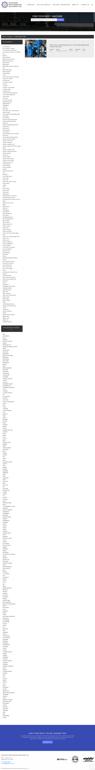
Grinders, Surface (7, 156)
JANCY (4, 504)
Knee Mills (5, 174)
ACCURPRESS (6, 336)
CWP (4, 412)
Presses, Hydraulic (7, 229)
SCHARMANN (6, 620)
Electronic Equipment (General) (10, 119)
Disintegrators (6, 105)
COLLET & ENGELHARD (8, 401)
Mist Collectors (6, 211)
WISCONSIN (6, 703)
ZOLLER (4, 717)
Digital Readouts (6, 103)
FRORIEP (5, 455)
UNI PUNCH (5, 687)
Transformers (6, 309)
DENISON (5, 424)
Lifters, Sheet (6, 192)
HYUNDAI (5, 499)
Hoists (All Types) (6, 165)
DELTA (4, 423)
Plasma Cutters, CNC (7, 224)
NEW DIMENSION (7, 566)
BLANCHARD (6, 359)
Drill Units (5, 107)
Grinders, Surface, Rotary (8, 160)
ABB (4, 334)
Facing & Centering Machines (9, 121)
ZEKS (4, 714)
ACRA (4, 337)
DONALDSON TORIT (8, 430)
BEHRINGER (6, 353)
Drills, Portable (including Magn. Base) (11, 114)
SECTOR (5, 623)
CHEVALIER (5, 376)
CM (3, 394)
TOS (4, 676)
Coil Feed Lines (6, 80)
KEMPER (5, 518)
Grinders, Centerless (7, 142)
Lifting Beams (6, 194)
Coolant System (6, 91)
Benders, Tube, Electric (8, 61)
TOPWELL (5, 673)
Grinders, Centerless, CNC (8, 144)
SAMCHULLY (6, 618)
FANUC (4, 446)
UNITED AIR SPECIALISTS (9, 692)
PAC (4, 584)
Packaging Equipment (7, 217)
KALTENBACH (6, 513)
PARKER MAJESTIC (7, 588)
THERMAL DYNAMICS (8, 666)
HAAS (4, 476)
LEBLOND (5, 531)
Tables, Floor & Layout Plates (9, 295)
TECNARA (5, 662)
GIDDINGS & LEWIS (7, 462)
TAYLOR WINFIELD (7, 660)
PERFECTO (5, 589)
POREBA (5, 598)
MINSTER (5, 557)
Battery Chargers (6, 57)
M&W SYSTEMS (6, 545)
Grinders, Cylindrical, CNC (8, 149)
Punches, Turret (6, 250)
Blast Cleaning (6, 62)
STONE (4, 648)
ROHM (4, 614)
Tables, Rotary (6, 298)
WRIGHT (5, 705)
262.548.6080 (7, 762)
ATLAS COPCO (6, 350)
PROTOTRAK (6, 607)
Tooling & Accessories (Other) (9, 305)
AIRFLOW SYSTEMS (7, 341)
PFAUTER (5, 591)
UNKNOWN (5, 694)
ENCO (4, 440)
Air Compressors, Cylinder (8, 48)
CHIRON (5, 380)
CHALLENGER (6, 375)
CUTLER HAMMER (7, 410)
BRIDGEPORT (6, 362)
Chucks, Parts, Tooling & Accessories (11, 76)
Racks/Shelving (6, 252)
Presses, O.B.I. (6, 238)
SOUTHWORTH (6, 637)
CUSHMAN (5, 408)
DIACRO (5, 426)
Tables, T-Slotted (6, 300)
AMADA (4, 343)
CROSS (4, 403)
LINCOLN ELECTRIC (7, 538)
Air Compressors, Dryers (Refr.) (10, 50)
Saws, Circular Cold (7, 266)
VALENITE (5, 696)
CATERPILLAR (6, 373)
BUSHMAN (5, 369)
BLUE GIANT (6, 360)
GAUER (4, 458)
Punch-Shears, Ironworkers (9, 247)
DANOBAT (5, 419)
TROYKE (5, 682)
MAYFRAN (5, 549)
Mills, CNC (5, 208)
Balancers (5, 55)
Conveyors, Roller (7, 89)
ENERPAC (5, 444)
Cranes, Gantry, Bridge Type (9, 94)
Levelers (4, 185)
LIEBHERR (5, 536)
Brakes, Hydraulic (7, 71)
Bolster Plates (6, 64)
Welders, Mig (6, 316)
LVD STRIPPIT (6, 543)
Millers (4, 204)
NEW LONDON (6, 568)
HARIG (4, 479)
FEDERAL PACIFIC (7, 447)
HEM (4, 483)
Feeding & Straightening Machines (10, 124)
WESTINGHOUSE (7, 701)
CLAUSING (5, 391)
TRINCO (5, 680)
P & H (4, 582)
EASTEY (4, 435)
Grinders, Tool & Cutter (8, 162)
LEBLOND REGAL (7, 533)
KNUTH (4, 524)
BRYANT (5, 364)
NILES (4, 570)
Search (60, 19)
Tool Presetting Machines (8, 304)
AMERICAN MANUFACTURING (10, 346)
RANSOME (5, 611)
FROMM (5, 453)
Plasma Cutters (6, 222)
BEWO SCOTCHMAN (8, 355)
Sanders (4, 259)
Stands (4, 282)
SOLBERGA (5, 632)
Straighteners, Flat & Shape (9, 286)
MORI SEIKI (5, 561)
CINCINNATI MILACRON (8, 387)
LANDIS (4, 529)
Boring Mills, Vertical (7, 69)
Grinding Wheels (6, 163)
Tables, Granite (6, 297)
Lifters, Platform (6, 188)
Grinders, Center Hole (8, 140)
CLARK (4, 389)
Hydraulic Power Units (8, 171)
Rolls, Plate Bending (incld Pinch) (10, 257)
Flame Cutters (6, 126)
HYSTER (5, 497)
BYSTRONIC (5, 371)
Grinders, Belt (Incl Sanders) (9, 139)
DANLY (4, 417)
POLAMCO (5, 595)
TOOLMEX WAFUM (7, 671)
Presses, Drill (5, 227)
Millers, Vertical (6, 206)
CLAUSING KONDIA (7, 392)
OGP (4, 575)
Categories (7, 42)
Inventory (31, 4)
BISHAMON (5, 357)
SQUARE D (5, 641)
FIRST (4, 451)
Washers (5, 313)
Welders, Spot (6, 318)
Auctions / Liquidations (61, 4)
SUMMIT (5, 653)
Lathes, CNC (5, 179)
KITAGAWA (5, 522)
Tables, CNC (5, 291)
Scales (4, 270)
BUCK (4, 366)
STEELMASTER (6, 644)
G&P (4, 456)
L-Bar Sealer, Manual (7, 176)
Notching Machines (7, 213)
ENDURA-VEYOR (7, 442)
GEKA (4, 460)
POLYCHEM (5, 597)
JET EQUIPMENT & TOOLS (9, 506)
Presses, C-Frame (6, 226)
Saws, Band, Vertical (7, 265)
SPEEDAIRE (5, 639)
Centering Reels (6, 73)
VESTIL (4, 698)
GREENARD (5, 471)
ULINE (4, 685)
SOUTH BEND (6, 636)
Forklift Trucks (6, 128)
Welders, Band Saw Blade (8, 314)
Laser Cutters (6, 178)
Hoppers (5, 169)
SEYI (4, 627)
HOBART (5, 492)
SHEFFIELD (5, 628)
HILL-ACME (5, 488)
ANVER (4, 348)
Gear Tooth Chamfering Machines (10, 137)
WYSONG (5, 707)
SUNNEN (5, 655)
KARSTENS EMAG (7, 517)
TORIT (4, 675)
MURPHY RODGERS (7, 563)
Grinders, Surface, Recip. (8, 158)
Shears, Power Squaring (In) (9, 277)
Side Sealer (5, 281)
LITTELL (4, 540)
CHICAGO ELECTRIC (7, 378)
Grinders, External (7, 153)
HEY (4, 486)
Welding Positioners (7, 321)
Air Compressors (6, 46)
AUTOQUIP (5, 352)
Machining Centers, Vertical (9, 197)
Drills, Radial (5, 116)
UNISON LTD (6, 691)
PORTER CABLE (6, 600)
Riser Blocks (5, 254)
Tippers (4, 302)
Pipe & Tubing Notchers (8, 218)
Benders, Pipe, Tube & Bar (8, 59)
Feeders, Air (5, 123)
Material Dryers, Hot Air (8, 202)
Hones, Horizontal (7, 167)
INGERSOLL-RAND (7, 502)
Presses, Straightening (8, 243)
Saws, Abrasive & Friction (8, 261)
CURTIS (4, 407)
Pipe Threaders (6, 220)
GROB (4, 474)
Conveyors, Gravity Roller (8, 87)
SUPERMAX (5, 657)
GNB (4, 465)
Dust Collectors (6, 117)
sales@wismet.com (8, 763)
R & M (4, 609)
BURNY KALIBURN (7, 368)
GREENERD (5, 472)
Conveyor (5, 84)
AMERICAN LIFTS (7, 345)
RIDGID (4, 612)
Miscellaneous (6, 210)
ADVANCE (5, 339)
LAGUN (4, 527)
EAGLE (4, 433)
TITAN (4, 667)
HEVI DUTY (5, 485)
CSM (4, 405)
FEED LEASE (6, 449)
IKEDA (4, 501)
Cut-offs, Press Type (7, 100)
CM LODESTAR (6, 396)
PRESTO (5, 605)
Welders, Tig (5, 320)
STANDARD (5, 643)
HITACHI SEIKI (6, 490)
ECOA (4, 437)
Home (4, 36)
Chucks (4, 75)
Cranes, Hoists (6, 96)
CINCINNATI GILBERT (8, 384)
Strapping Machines (7, 288)
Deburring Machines (7, 101)
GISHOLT (5, 463)
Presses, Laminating (7, 231)
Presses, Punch (6, 240)
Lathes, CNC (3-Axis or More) (9, 181)
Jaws (4, 172)
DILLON (4, 428)
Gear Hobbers (6, 131)
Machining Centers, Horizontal (9, 195)
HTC (4, 495)
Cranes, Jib (5, 98)
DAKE (4, 415)
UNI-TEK (5, 689)
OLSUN (4, 581)
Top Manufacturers (11, 327)
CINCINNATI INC (7, 385)
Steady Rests (6, 284)
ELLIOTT (5, 439)
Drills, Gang (5, 108)
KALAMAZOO (6, 511)
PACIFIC (4, 586)
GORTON (5, 469)
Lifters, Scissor (6, 190)
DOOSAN (5, 431)
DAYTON (5, 421)
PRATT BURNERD (7, 602)
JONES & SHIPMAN (7, 510)
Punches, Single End (7, 249)
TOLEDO (5, 669)
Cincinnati (5, 382)
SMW (4, 630)
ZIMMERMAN (6, 715)
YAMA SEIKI (5, 708)
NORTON (5, 572)
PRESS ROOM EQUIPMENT (9, 604)
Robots (4, 256)
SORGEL (5, 634)
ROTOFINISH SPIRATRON (9, 616)
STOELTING (5, 646)
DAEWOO (5, 414)
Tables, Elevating (6, 293)
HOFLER (5, 494)
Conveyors (5, 85)
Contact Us (85, 4)
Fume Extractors (6, 130)
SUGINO (5, 650)
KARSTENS (5, 515)
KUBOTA (5, 526)
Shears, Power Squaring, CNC (9, 279)
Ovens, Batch (6, 215)
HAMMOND (6, 478)
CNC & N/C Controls (7, 78)
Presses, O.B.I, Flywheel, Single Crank (11, 236)
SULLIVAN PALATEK (7, 652)
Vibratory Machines (7, 311)
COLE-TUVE (5, 400)
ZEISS (4, 712)
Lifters (4, 187)
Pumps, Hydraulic (7, 245)
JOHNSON (5, 508)
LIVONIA (5, 541)
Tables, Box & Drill (7, 289)
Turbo (4, 683)
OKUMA (5, 579)
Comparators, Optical (7, 82)
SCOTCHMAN (6, 621)
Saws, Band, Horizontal (8, 263)
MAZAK (4, 550)
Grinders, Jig (5, 155)
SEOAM (4, 625)
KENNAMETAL (6, 520)
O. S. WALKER (6, 573)
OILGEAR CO (6, 577)
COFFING (5, 398)
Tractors (4, 307)
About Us (75, 4)
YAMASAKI (5, 710)
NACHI (4, 565)
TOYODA (5, 678)
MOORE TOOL (6, 559)
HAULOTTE (5, 481)
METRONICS (6, 552)
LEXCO (4, 534)
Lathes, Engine (6, 183)
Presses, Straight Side (7, 242)
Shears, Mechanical (7, 275)
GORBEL (5, 467)
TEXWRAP (5, 664)
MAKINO (5, 547)
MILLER (4, 556)
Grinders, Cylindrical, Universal (9, 151)
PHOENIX (5, 593)
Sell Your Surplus (43, 4)
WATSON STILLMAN (7, 699)
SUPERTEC (5, 659)
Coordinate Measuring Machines (10, 92)
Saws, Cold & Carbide (7, 268)
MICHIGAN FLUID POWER (9, 554)
